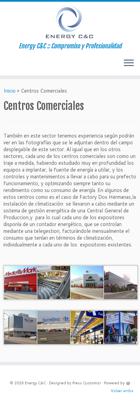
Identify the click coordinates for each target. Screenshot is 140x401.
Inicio (9, 90)
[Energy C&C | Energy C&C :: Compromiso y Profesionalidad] (70, 22)
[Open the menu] (129, 63)
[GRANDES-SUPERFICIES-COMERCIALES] (87, 282)
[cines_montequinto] (20, 327)
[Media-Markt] (20, 282)
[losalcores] (54, 282)
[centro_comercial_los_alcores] (120, 327)
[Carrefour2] (54, 327)
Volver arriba (122, 391)
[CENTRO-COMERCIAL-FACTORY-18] (87, 327)
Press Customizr (86, 383)
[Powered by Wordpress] (128, 382)
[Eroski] (120, 282)
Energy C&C (35, 383)
